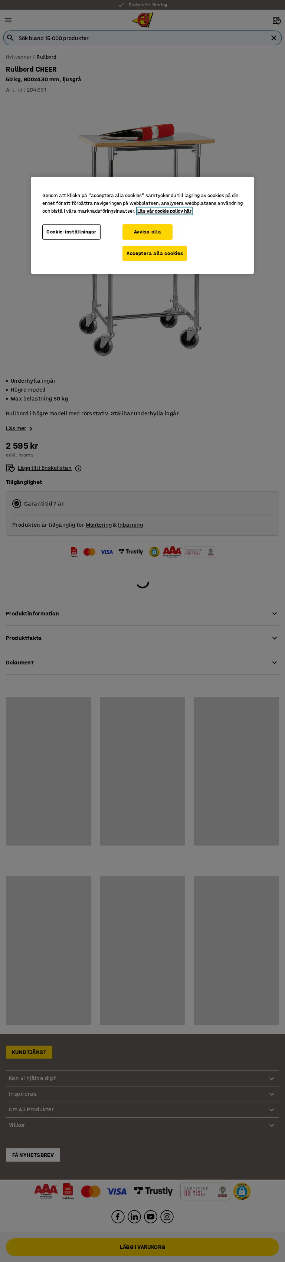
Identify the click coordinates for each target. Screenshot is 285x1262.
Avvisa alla (147, 232)
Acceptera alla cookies (155, 253)
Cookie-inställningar (71, 232)
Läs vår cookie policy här (164, 211)
